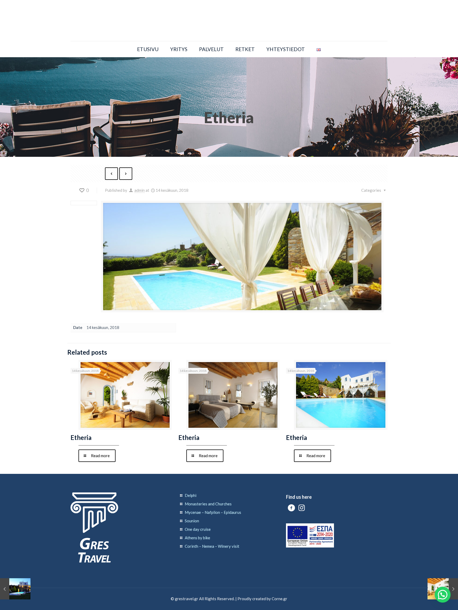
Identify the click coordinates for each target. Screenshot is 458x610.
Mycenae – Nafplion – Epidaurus (213, 512)
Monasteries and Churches (208, 503)
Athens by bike (197, 537)
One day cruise (198, 529)
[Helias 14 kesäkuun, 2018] (15, 588)
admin (139, 190)
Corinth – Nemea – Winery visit (212, 546)
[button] (443, 595)
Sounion (192, 520)
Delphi (190, 495)
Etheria (81, 437)
